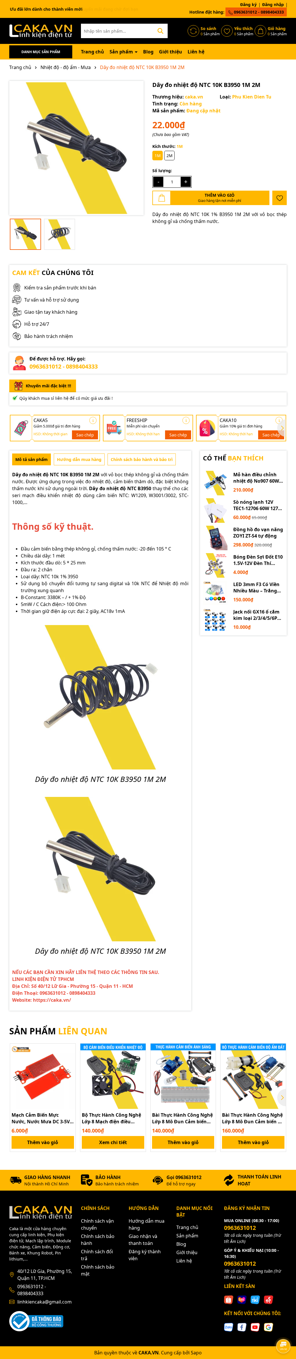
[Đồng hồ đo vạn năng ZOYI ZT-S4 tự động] (215, 538)
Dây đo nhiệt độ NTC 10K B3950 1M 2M (55, 474)
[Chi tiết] (93, 420)
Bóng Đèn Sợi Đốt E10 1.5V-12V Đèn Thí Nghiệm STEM (258, 560)
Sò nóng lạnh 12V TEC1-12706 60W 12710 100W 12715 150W (258, 505)
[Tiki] (255, 1299)
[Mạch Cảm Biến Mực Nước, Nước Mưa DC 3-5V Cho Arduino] (42, 1076)
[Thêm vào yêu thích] (279, 198)
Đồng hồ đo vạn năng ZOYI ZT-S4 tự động (258, 532)
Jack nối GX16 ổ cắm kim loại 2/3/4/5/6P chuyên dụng (256, 615)
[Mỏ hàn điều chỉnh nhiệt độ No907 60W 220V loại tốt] (215, 483)
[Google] (268, 1326)
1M (158, 155)
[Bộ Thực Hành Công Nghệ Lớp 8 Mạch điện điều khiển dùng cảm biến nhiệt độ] (113, 1076)
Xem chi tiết (113, 1142)
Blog (148, 52)
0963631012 (240, 1228)
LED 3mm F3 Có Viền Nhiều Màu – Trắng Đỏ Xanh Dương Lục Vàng (256, 587)
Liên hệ (196, 52)
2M (169, 155)
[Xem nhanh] (69, 1070)
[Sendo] (268, 1299)
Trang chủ (92, 52)
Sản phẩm (122, 52)
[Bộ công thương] (36, 1320)
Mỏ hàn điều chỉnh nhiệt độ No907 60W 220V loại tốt (256, 477)
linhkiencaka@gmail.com (44, 1302)
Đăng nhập (273, 4)
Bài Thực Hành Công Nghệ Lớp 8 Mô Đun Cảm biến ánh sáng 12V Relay (182, 1118)
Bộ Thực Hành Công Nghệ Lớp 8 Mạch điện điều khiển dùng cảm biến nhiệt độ (111, 1118)
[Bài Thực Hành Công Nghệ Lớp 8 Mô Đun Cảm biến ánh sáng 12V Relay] (183, 1076)
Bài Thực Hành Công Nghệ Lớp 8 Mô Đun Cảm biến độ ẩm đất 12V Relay (253, 1118)
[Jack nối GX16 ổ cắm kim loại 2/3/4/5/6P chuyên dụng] (215, 620)
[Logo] (40, 30)
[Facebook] (242, 1326)
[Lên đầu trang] (283, 1330)
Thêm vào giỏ (42, 1142)
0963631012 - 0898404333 (258, 12)
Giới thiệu (170, 52)
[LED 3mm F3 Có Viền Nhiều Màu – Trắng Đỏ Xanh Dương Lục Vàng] (215, 593)
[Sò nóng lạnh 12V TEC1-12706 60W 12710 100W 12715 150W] (215, 510)
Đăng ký (248, 4)
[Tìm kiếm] (160, 31)
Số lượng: (162, 170)
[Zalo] (228, 1326)
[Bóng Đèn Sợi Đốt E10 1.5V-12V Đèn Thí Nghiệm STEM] (215, 565)
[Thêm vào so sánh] (69, 1060)
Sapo (196, 1352)
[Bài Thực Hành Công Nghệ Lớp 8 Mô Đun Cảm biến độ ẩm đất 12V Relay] (253, 1076)
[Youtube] (255, 1326)
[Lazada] (242, 1299)
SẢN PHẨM (58, 1031)
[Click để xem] (76, 148)
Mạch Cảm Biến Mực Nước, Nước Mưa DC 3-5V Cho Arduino (41, 1118)
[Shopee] (228, 1299)
